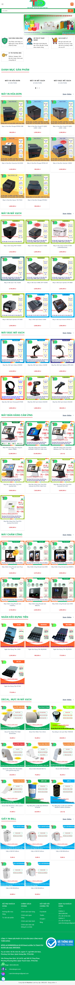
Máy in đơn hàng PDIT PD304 (12, 245)
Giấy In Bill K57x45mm (37, 851)
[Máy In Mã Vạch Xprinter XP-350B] (12, 305)
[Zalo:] (3, 979)
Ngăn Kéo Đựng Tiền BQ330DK (62, 649)
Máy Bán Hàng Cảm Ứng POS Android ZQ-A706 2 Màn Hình (37, 485)
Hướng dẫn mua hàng (7, 913)
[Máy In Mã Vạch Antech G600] (37, 305)
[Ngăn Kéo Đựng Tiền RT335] (12, 672)
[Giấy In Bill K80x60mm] (12, 874)
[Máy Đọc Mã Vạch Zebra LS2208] (37, 351)
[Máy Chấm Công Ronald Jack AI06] (37, 553)
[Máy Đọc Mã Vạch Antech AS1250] (62, 388)
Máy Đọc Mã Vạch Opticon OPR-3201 (62, 365)
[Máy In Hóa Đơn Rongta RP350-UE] (37, 149)
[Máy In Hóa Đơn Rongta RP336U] (37, 186)
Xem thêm (67, 94)
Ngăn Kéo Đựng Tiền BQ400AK (37, 649)
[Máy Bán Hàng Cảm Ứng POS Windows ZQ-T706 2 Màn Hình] (62, 433)
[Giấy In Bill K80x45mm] (62, 837)
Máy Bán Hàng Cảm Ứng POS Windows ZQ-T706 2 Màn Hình (63, 448)
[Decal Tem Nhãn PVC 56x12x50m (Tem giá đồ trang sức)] (12, 755)
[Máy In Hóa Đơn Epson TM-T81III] (12, 186)
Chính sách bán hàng (28, 911)
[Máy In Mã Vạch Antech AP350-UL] (62, 305)
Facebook (43, 911)
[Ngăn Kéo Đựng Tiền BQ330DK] (62, 635)
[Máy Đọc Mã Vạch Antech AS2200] (37, 388)
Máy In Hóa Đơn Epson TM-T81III (12, 200)
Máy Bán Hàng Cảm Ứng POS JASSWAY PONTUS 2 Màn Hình (37, 448)
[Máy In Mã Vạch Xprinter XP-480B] (62, 268)
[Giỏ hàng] (72, 4)
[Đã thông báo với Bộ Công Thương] (60, 943)
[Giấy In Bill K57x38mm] (12, 837)
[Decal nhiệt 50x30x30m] (62, 755)
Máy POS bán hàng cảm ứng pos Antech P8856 (12, 448)
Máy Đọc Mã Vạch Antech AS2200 (37, 402)
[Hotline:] (3, 964)
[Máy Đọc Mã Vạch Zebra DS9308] (12, 351)
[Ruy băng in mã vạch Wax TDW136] (62, 718)
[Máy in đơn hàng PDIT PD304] (12, 232)
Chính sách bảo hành (28, 921)
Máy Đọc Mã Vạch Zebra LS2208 (37, 365)
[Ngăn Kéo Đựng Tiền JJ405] (12, 635)
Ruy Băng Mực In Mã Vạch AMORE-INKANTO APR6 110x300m (62, 806)
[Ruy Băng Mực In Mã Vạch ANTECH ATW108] (37, 791)
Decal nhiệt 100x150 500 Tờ (37, 768)
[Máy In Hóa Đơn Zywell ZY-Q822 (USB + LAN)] (37, 112)
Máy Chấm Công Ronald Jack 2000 (62, 604)
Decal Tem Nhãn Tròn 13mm (37, 732)
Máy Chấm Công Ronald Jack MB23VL (37, 604)
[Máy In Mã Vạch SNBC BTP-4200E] (37, 268)
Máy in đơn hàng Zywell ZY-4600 (37, 245)
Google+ (42, 919)
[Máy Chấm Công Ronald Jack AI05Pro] (62, 553)
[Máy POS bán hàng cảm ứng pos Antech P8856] (12, 433)
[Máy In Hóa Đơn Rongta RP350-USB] (12, 112)
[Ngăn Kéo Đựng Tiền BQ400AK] (37, 635)
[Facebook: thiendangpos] (3, 969)
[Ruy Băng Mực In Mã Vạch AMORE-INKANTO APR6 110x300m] (62, 791)
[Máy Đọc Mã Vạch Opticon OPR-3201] (62, 351)
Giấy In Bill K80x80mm (37, 888)
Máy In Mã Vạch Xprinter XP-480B (62, 282)
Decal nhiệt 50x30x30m (62, 768)
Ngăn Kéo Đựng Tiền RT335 (12, 686)
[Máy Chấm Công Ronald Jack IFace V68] (12, 553)
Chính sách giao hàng (26, 916)
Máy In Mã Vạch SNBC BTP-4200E (37, 282)
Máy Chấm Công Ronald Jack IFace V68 (12, 567)
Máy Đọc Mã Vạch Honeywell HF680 (12, 402)
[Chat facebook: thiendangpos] (3, 974)
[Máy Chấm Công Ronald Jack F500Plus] (12, 590)
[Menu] (2, 4)
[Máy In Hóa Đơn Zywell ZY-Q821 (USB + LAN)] (62, 112)
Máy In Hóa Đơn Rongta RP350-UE (37, 163)
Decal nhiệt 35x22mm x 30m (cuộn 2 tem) (12, 806)
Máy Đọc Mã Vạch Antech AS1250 (62, 402)
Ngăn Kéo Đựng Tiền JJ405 (12, 649)
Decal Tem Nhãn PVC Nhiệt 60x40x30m (12, 732)
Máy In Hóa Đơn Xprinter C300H (62, 163)
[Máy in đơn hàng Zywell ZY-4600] (37, 232)
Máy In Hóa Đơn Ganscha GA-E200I (12, 163)
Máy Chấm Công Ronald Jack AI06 (37, 567)
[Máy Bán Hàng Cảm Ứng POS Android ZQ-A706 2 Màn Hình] (37, 470)
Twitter (42, 915)
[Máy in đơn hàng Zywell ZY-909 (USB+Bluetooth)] (62, 232)
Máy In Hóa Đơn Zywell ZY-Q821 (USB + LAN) (62, 127)
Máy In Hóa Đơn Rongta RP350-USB (12, 126)
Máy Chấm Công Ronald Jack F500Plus (12, 604)
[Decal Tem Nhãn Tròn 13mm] (37, 718)
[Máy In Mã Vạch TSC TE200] (12, 268)
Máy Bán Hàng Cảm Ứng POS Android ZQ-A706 (62, 485)
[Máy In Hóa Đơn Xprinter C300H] (62, 149)
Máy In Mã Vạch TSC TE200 (12, 282)
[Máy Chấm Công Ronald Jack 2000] (62, 590)
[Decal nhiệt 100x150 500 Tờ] (37, 755)
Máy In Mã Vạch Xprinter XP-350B (12, 319)
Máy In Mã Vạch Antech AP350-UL (62, 319)
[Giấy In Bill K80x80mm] (37, 874)
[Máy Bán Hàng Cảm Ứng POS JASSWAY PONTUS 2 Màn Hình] (37, 433)
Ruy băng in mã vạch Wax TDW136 (62, 732)
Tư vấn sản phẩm (8, 917)
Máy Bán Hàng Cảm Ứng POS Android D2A (12, 485)
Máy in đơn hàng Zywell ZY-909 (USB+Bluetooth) (62, 246)
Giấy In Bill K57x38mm (12, 851)
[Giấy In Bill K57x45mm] (37, 837)
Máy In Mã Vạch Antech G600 (37, 319)
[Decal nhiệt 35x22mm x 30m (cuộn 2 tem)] (12, 791)
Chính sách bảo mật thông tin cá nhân (27, 926)
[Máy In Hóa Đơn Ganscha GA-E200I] (12, 149)
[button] (73, 23)
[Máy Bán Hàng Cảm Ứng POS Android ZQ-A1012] (12, 507)
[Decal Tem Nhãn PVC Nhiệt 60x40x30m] (12, 718)
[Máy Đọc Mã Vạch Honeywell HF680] (12, 388)
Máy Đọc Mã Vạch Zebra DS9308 (12, 365)
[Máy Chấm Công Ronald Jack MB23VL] (37, 590)
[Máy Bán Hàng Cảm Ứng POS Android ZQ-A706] (62, 470)
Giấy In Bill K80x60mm (12, 888)
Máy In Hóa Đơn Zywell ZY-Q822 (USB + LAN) (37, 127)
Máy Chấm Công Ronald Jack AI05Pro (62, 567)
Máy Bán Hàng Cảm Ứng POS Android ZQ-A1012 (12, 522)
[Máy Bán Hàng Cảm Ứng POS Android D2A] (12, 470)
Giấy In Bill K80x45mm (62, 851)
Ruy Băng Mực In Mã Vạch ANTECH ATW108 (37, 806)
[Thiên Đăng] (37, 4)
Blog (41, 922)
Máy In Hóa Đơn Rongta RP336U (37, 200)
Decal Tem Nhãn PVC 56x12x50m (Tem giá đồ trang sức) (12, 769)
